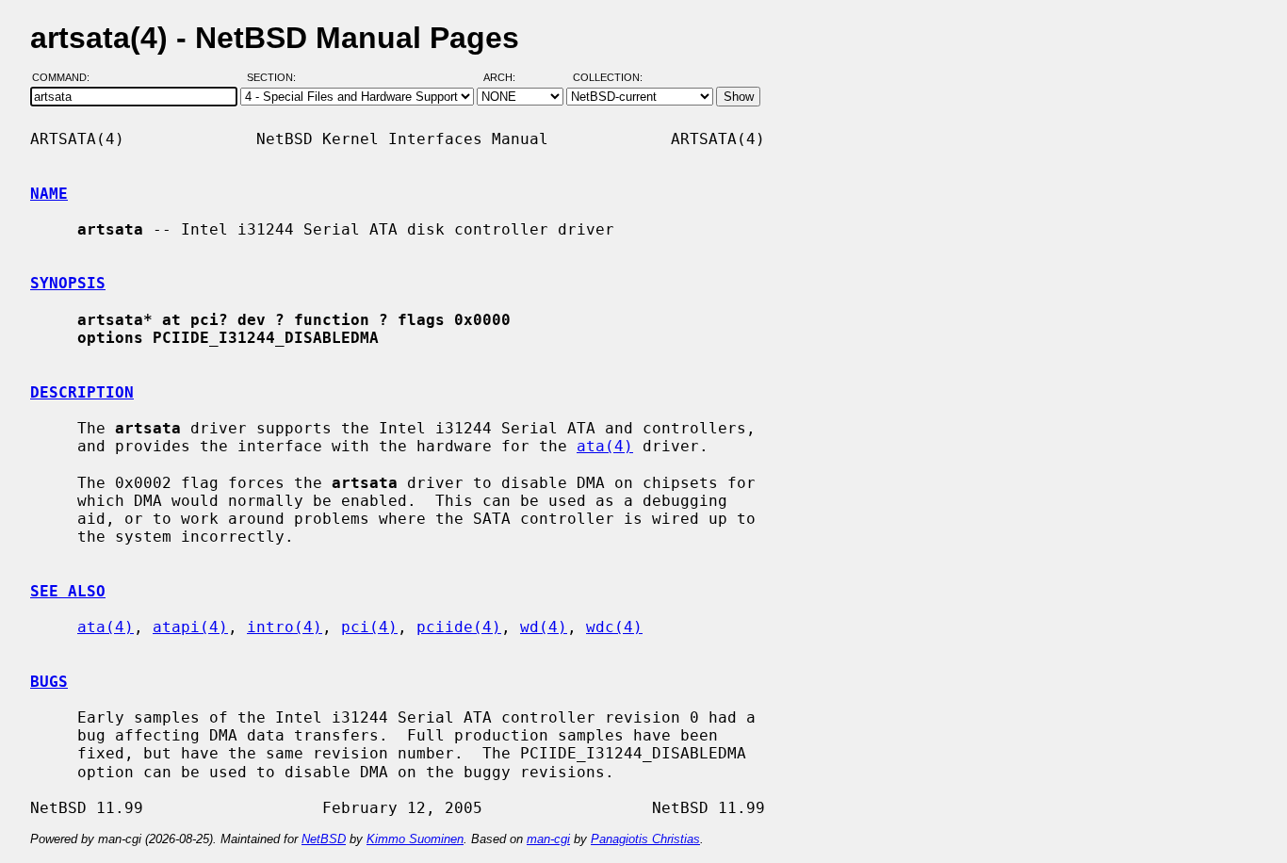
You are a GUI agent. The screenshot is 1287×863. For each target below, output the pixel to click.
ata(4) (605, 446)
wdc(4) (614, 627)
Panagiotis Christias (645, 839)
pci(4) (369, 627)
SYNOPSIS (68, 283)
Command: (66, 78)
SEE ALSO (68, 591)
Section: (275, 78)
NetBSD (323, 839)
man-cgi (548, 839)
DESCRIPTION (82, 392)
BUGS (49, 682)
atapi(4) (190, 627)
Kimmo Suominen (415, 839)
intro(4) (284, 627)
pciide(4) (458, 627)
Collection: (608, 78)
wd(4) (543, 627)
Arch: (507, 78)
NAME (49, 194)
